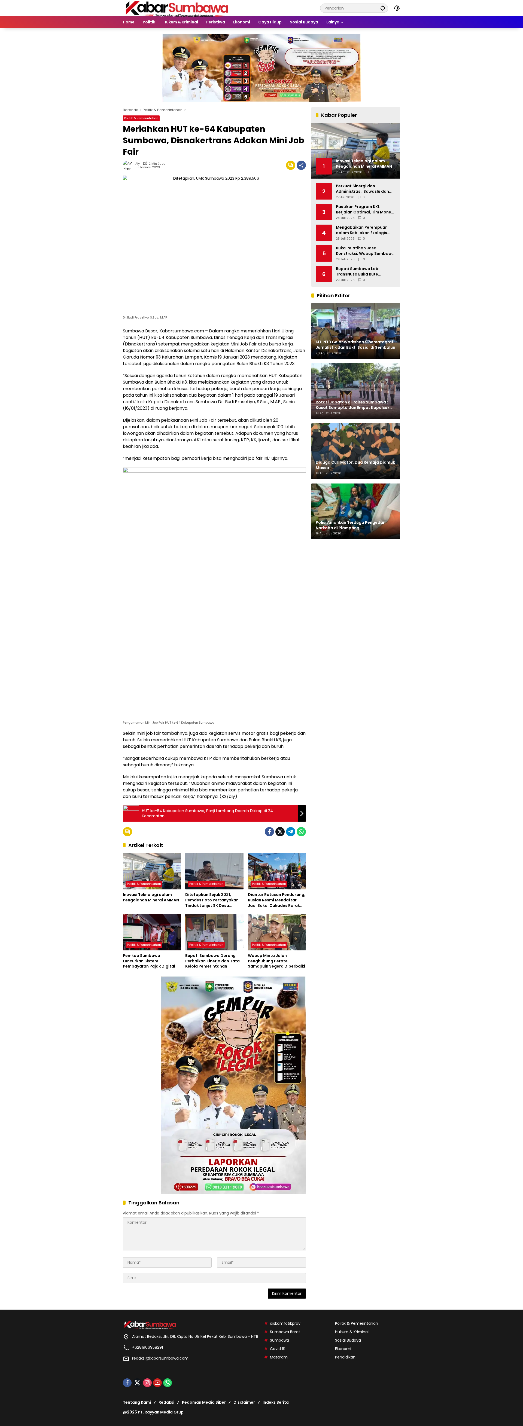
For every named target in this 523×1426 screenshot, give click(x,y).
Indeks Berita (276, 1402)
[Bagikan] (301, 165)
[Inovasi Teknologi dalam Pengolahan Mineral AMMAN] (152, 871)
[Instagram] (147, 1382)
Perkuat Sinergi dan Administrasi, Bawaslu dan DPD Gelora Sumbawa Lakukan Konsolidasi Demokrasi (362, 188)
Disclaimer (244, 1402)
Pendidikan (345, 1357)
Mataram (279, 1357)
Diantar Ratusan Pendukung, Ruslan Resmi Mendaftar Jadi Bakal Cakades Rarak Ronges (276, 900)
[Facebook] (269, 831)
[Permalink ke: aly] (129, 165)
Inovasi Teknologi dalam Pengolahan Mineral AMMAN (151, 897)
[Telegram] (290, 831)
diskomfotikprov (285, 1323)
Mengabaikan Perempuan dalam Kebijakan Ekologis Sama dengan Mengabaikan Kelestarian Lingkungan (364, 230)
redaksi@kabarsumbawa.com (160, 1358)
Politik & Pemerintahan (141, 118)
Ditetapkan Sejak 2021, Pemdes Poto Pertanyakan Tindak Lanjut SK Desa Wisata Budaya (212, 900)
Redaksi (166, 1402)
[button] (382, 8)
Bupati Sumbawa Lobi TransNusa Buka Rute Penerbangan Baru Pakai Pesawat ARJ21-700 (360, 271)
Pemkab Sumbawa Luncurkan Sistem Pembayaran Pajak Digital (149, 961)
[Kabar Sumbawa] (177, 8)
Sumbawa (279, 1340)
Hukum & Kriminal (352, 1332)
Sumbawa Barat (285, 1332)
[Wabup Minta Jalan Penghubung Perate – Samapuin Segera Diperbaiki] (277, 932)
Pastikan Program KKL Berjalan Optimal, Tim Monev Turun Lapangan (364, 209)
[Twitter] (280, 831)
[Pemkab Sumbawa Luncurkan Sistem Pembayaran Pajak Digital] (152, 932)
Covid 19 (277, 1348)
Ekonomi (343, 1348)
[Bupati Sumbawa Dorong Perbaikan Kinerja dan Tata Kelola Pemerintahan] (214, 932)
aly (137, 163)
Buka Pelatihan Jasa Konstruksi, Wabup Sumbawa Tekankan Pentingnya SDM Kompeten (365, 250)
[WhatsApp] (301, 831)
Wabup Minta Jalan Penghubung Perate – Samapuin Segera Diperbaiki (276, 961)
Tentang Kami (137, 1402)
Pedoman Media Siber (204, 1402)
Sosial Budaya (348, 1340)
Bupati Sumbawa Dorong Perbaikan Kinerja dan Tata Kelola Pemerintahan (212, 961)
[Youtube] (157, 1382)
